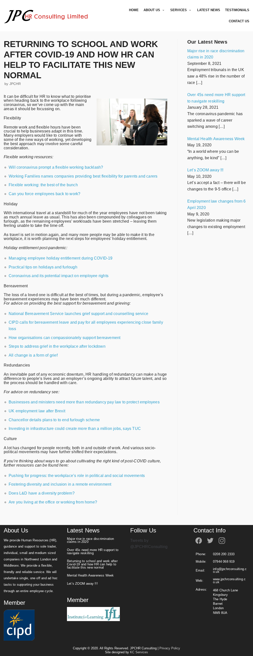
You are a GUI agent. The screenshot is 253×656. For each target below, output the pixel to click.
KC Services (139, 652)
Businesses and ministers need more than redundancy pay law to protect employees (84, 402)
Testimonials (237, 10)
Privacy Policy (169, 648)
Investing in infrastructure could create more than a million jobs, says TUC (75, 428)
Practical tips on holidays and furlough (43, 267)
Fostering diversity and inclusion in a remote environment (60, 484)
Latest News (208, 10)
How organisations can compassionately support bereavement (64, 338)
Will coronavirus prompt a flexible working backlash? (56, 167)
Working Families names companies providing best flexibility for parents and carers (83, 176)
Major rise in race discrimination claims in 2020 (90, 540)
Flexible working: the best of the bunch (43, 185)
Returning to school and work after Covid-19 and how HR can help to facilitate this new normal (92, 564)
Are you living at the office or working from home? (53, 502)
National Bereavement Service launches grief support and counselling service (78, 314)
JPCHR (15, 84)
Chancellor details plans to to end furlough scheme (54, 420)
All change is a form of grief (33, 355)
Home (134, 10)
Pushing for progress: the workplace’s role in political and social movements (77, 475)
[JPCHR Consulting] (47, 16)
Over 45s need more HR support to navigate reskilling (92, 551)
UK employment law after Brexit (37, 411)
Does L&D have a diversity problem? (42, 493)
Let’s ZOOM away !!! (82, 583)
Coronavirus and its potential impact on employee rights (58, 276)
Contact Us (239, 21)
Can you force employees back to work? (44, 194)
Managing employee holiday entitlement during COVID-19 (61, 258)
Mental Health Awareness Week (91, 575)
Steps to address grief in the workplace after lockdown (57, 346)
